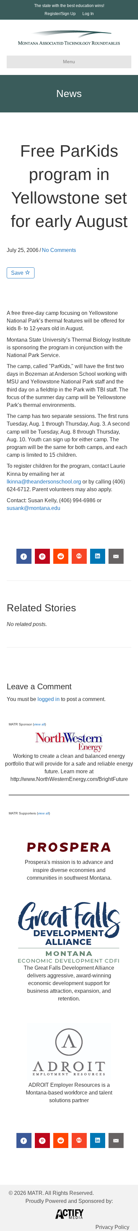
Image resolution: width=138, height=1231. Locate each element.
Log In (88, 13)
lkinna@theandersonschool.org (44, 482)
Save (18, 273)
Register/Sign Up (60, 13)
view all (39, 724)
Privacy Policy (112, 1227)
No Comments (59, 250)
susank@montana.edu (33, 508)
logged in (49, 699)
